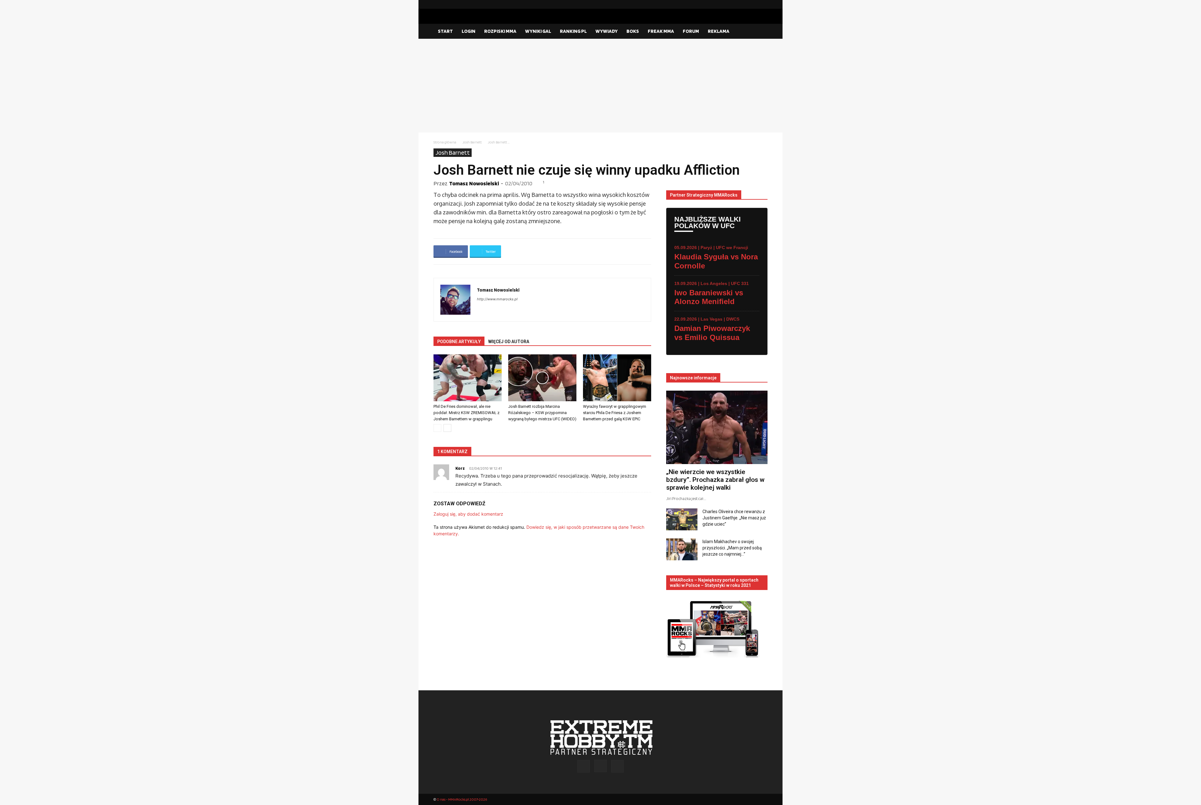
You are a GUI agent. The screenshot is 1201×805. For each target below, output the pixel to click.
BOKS (632, 31)
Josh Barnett (472, 142)
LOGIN (468, 31)
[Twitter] (763, 4)
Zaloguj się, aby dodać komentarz (468, 514)
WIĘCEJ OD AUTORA (508, 341)
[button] (760, 31)
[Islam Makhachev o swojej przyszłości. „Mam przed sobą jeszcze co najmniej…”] (681, 549)
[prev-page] (437, 428)
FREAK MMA (661, 31)
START (445, 31)
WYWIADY (606, 31)
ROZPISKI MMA (500, 31)
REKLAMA (718, 31)
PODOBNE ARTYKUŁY (459, 341)
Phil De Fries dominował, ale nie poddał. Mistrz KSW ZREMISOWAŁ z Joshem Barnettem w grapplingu (466, 412)
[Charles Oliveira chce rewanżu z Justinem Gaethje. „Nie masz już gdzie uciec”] (681, 519)
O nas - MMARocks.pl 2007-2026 (462, 799)
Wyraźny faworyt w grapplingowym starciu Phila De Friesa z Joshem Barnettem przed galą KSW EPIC (614, 412)
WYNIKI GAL (538, 31)
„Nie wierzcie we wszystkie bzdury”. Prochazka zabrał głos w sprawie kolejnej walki (715, 479)
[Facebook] (742, 4)
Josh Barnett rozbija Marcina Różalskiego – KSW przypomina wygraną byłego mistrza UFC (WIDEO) (542, 412)
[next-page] (447, 428)
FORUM (691, 31)
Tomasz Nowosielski (474, 183)
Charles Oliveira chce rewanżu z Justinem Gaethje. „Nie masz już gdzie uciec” (734, 518)
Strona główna (444, 142)
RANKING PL (573, 31)
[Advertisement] (600, 85)
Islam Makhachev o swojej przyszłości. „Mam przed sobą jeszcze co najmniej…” (732, 548)
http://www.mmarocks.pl (497, 299)
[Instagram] (753, 4)
